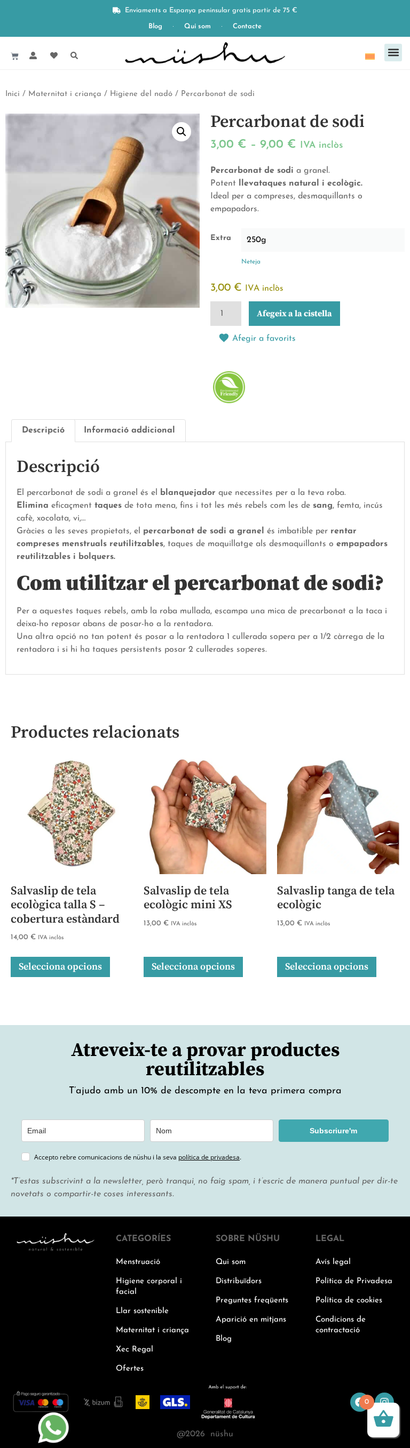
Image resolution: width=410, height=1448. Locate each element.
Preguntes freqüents (252, 1301)
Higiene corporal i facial (149, 1286)
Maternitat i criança (64, 94)
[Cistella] (15, 56)
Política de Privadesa (354, 1281)
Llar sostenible (142, 1311)
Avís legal (333, 1262)
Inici (12, 94)
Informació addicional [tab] (129, 430)
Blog (155, 26)
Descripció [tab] (43, 430)
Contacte (247, 26)
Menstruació (138, 1262)
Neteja (251, 262)
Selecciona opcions (60, 967)
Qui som (197, 26)
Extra (220, 238)
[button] (393, 52)
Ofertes (130, 1369)
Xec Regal (134, 1350)
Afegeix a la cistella (294, 313)
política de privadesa (209, 1157)
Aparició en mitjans (251, 1320)
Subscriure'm (333, 1130)
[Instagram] (384, 1402)
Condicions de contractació (341, 1325)
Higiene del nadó (141, 94)
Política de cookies (349, 1301)
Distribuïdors (239, 1281)
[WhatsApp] (53, 1441)
